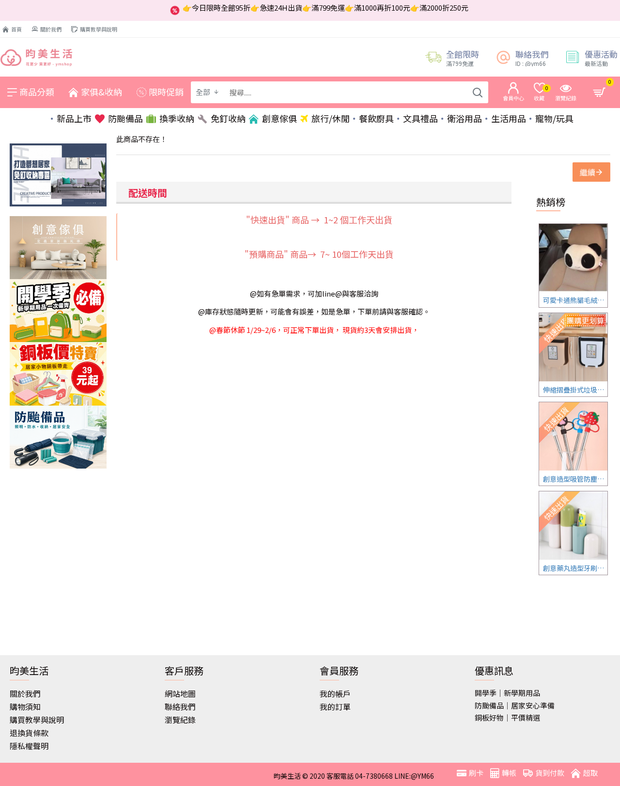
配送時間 (147, 193)
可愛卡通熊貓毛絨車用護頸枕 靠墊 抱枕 (575, 300)
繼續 (587, 172)
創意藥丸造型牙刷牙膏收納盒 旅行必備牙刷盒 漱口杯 (575, 568)
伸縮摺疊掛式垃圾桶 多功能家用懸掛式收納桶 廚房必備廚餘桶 (575, 389)
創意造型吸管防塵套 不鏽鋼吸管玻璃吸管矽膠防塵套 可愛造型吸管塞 (575, 478)
